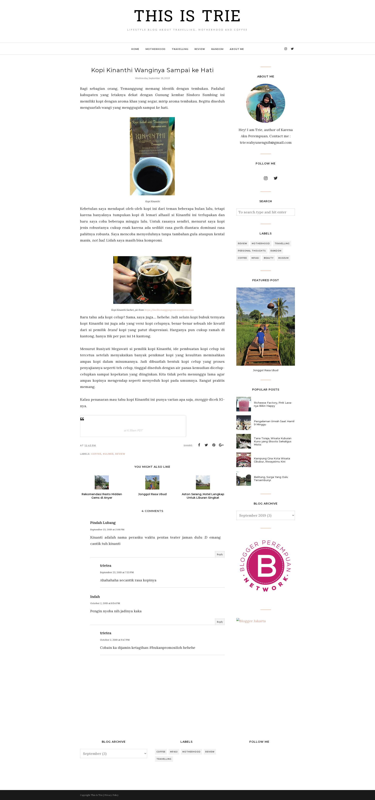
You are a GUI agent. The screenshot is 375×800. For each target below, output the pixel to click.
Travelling (282, 243)
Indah (95, 596)
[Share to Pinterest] (214, 445)
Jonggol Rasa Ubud (265, 370)
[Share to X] (206, 445)
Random (276, 251)
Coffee (96, 454)
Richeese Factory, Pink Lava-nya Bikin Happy (273, 404)
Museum (283, 258)
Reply (220, 554)
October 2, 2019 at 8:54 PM (105, 603)
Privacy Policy (111, 795)
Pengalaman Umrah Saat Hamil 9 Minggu (274, 423)
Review (120, 454)
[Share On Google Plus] (221, 445)
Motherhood (261, 243)
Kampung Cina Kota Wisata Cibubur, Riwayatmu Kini (272, 460)
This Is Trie (187, 17)
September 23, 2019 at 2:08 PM (107, 529)
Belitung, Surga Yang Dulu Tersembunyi (271, 478)
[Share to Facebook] (199, 445)
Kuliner (108, 454)
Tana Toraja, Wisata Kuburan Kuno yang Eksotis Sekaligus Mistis (272, 441)
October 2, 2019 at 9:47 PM (114, 639)
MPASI (255, 258)
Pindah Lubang (103, 522)
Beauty (269, 258)
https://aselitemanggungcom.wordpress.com (169, 309)
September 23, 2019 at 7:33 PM (117, 572)
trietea (105, 565)
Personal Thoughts (252, 251)
